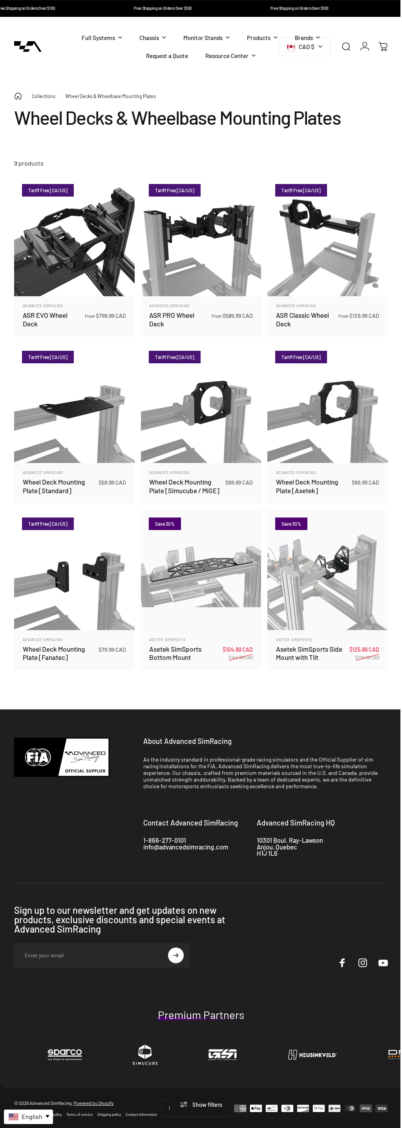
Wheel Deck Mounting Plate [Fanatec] (54, 647)
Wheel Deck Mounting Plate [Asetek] (303, 482)
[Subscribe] (176, 949)
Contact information (141, 1108)
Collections (43, 96)
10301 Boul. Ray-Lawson (290, 834)
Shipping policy (109, 1108)
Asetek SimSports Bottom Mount (173, 647)
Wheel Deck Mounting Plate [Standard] (54, 482)
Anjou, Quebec (277, 841)
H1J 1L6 (267, 847)
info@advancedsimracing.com (185, 841)
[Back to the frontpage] (18, 96)
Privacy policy (51, 1108)
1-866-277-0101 (164, 834)
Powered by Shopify (93, 1097)
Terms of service (79, 1108)
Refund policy (24, 1108)
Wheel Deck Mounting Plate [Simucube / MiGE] (182, 482)
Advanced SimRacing (43, 304)
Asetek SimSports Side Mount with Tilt (305, 647)
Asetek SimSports (165, 634)
